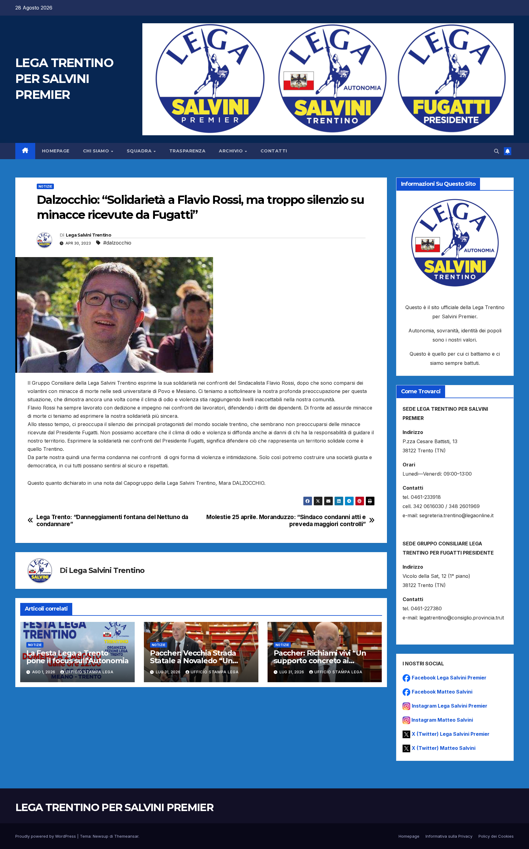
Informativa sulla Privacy (449, 836)
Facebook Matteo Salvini (442, 692)
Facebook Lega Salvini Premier (449, 678)
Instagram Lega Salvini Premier (449, 706)
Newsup (100, 836)
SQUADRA (140, 151)
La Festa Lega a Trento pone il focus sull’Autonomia (77, 657)
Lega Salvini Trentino (88, 235)
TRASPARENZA (187, 151)
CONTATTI (274, 151)
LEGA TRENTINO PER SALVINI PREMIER (64, 78)
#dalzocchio (117, 243)
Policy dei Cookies (496, 836)
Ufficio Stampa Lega (90, 672)
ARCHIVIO (231, 151)
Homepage (55, 151)
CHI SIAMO (97, 151)
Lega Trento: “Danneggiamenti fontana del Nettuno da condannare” (112, 521)
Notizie (45, 186)
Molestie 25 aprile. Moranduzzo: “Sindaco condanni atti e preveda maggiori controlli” (286, 521)
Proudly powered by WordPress (46, 836)
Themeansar (126, 836)
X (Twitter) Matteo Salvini (443, 748)
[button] (496, 151)
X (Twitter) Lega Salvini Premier (451, 734)
